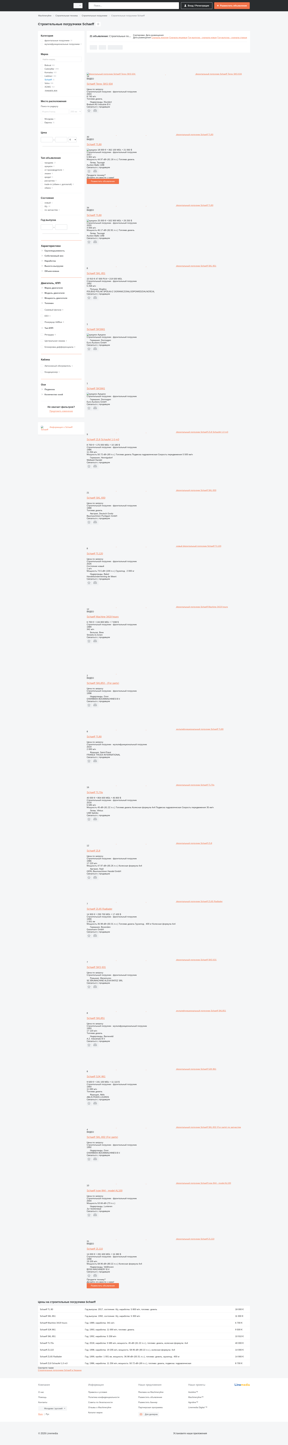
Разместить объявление (103, 181)
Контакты (42, 1402)
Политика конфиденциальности (103, 1397)
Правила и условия (97, 1392)
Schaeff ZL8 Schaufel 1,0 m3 (103, 439)
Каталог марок (95, 1412)
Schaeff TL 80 (46, 1309)
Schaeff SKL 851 (96, 273)
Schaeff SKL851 (96, 1018)
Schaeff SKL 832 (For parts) (102, 1137)
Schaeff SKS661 (96, 329)
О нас (41, 1392)
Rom (40, 1414)
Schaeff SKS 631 (96, 967)
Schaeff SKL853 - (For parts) (103, 683)
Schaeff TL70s (95, 792)
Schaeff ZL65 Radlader (99, 909)
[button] (89, 110)
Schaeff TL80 (94, 144)
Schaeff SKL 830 (96, 497)
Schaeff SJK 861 (96, 1076)
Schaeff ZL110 (95, 1248)
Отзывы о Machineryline (99, 1407)
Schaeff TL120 (95, 553)
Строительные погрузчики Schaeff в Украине (60, 1370)
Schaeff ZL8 (93, 850)
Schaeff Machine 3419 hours (103, 616)
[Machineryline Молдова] (54, 5)
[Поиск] (91, 5)
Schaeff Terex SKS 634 (100, 83)
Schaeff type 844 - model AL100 (104, 1190)
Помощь (42, 1397)
